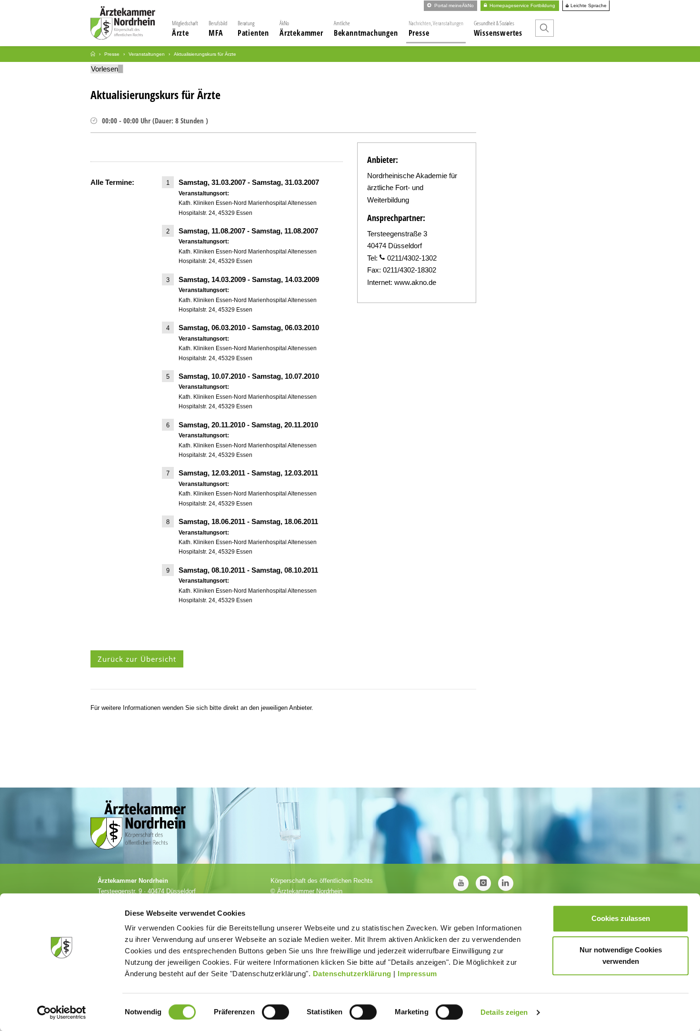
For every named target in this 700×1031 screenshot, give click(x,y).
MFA (218, 28)
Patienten (253, 28)
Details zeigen (504, 1012)
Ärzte (185, 28)
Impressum (417, 974)
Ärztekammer (301, 28)
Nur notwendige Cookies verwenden (621, 955)
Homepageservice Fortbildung (521, 5)
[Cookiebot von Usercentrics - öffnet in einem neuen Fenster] (61, 1012)
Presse (436, 28)
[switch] (275, 1012)
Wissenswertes (498, 28)
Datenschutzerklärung (352, 974)
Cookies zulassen (620, 918)
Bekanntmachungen (366, 28)
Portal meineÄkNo (453, 5)
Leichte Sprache (588, 5)
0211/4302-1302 (412, 258)
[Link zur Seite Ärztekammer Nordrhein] (92, 54)
